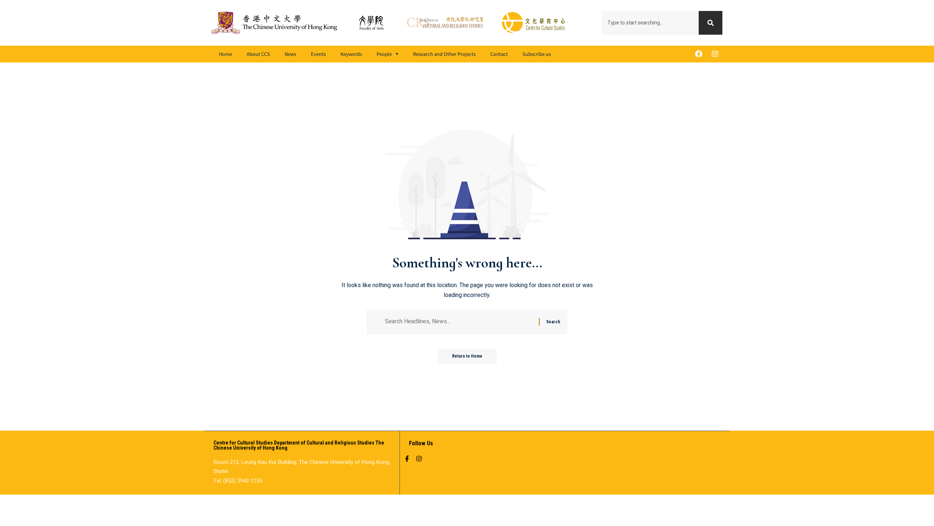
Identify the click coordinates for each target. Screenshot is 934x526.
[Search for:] (459, 321)
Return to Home (467, 356)
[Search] (710, 23)
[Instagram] (715, 54)
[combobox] (650, 23)
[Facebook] (698, 54)
